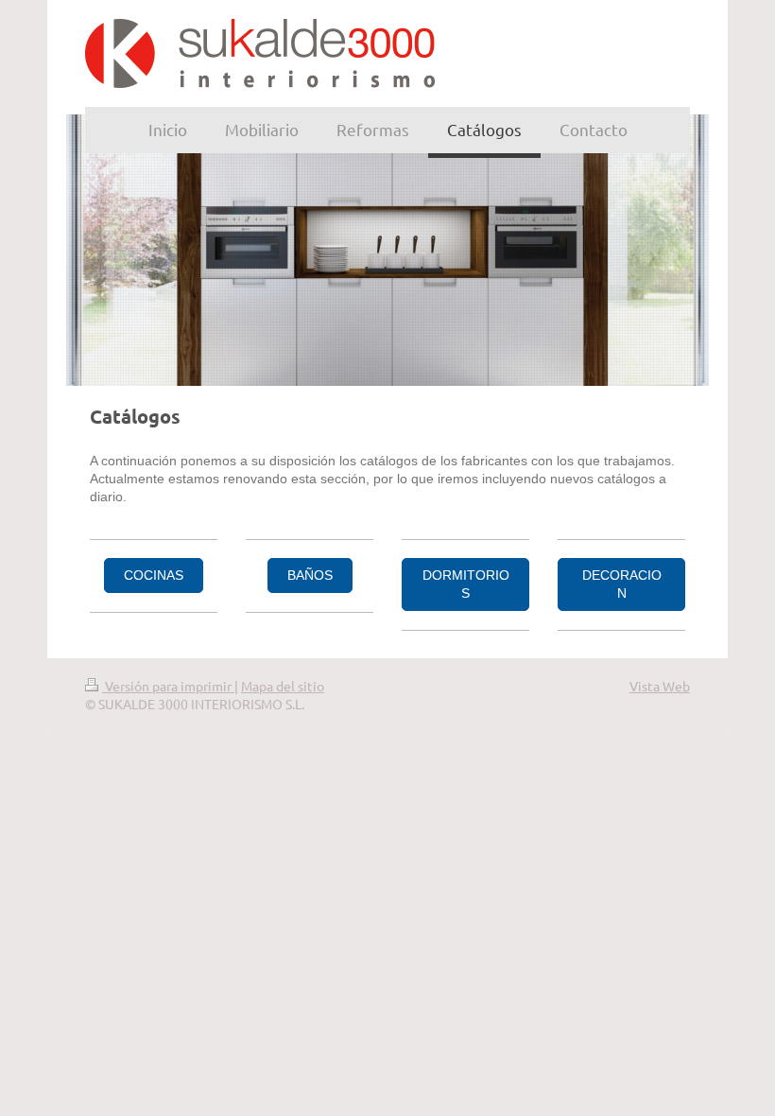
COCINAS (153, 575)
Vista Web (659, 685)
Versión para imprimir (168, 685)
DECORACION (622, 584)
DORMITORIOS (465, 584)
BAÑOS (310, 575)
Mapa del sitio (282, 685)
